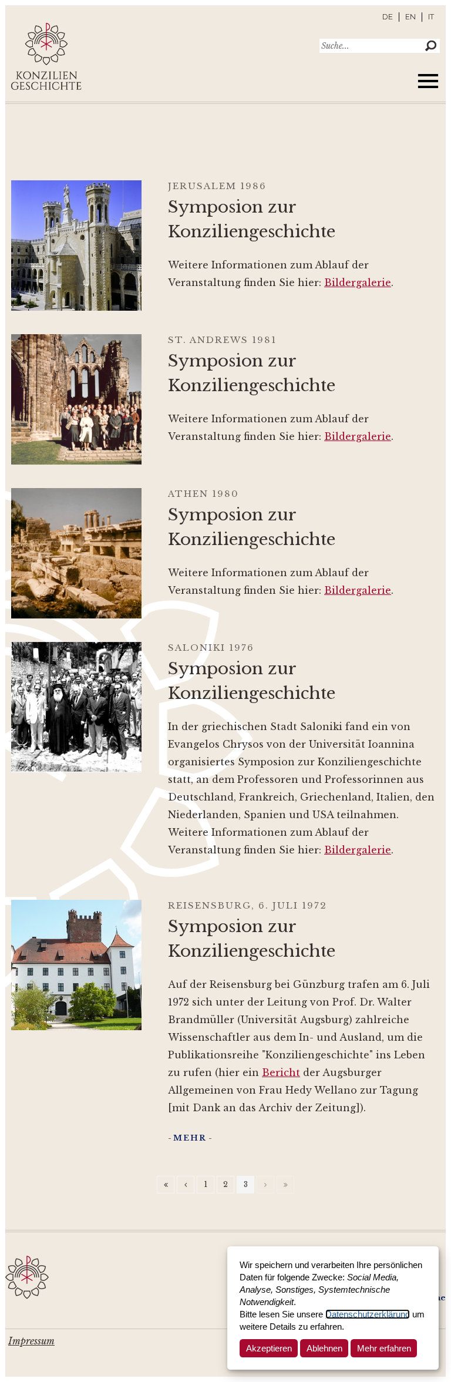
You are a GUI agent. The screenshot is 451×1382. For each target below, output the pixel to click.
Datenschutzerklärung (367, 1314)
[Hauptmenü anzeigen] (428, 81)
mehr (190, 1138)
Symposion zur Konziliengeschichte (251, 219)
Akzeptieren (269, 1348)
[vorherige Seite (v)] (185, 1184)
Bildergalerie (357, 282)
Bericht (281, 1072)
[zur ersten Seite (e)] (165, 1184)
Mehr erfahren (384, 1348)
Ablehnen (324, 1348)
